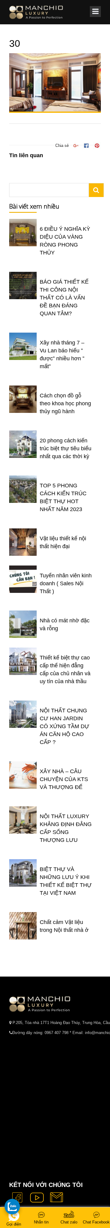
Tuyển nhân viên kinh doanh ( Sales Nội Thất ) (66, 583)
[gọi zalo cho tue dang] (12, 1206)
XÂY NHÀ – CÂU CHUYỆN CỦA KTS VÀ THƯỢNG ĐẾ (64, 779)
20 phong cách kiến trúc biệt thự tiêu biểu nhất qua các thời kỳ (65, 448)
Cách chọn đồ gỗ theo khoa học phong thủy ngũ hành (65, 403)
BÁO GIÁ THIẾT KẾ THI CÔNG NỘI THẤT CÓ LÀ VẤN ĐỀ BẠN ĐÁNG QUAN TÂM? (64, 298)
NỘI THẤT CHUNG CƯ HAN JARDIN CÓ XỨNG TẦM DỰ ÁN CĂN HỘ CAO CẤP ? (64, 726)
